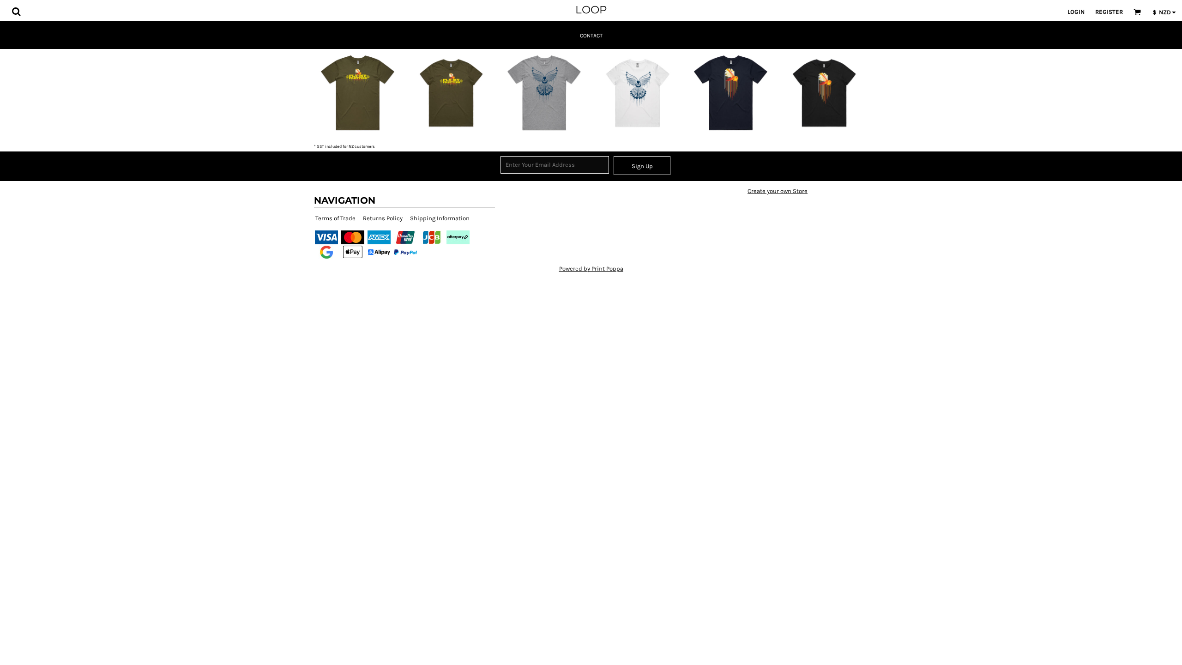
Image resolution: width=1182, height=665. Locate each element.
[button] (16, 11)
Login (1076, 11)
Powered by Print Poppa (591, 268)
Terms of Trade (335, 218)
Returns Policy (383, 218)
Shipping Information (440, 218)
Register (1109, 11)
